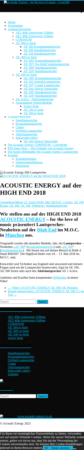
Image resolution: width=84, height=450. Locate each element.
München (14, 235)
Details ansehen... (61, 447)
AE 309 (25, 205)
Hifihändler (60, 277)
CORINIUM (24, 39)
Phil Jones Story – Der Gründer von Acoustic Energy (40, 148)
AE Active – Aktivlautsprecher (35, 99)
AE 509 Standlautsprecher (39, 50)
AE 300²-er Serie (26, 57)
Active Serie (31, 106)
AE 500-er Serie (26, 43)
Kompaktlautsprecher (29, 123)
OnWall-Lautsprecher (29, 130)
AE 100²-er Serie (26, 74)
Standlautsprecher (27, 120)
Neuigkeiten (15, 25)
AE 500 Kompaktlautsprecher (41, 46)
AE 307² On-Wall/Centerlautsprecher (46, 64)
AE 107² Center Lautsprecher (41, 85)
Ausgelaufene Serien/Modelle (34, 102)
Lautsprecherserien (19, 29)
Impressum (22, 165)
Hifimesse (38, 205)
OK (46, 447)
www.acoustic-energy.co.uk (35, 416)
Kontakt (13, 155)
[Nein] (74, 448)
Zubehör (13, 374)
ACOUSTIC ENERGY (22, 219)
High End (46, 229)
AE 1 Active (64, 202)
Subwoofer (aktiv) (27, 137)
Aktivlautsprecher (27, 134)
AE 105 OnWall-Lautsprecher (42, 81)
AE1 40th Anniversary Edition (34, 32)
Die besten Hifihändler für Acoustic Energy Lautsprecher (43, 151)
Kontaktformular (26, 158)
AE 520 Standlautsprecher (39, 53)
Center (20, 127)
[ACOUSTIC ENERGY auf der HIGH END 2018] (32, 176)
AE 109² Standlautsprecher (40, 92)
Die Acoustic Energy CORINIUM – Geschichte (37, 144)
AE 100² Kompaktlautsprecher (42, 78)
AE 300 (14, 205)
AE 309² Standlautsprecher (40, 67)
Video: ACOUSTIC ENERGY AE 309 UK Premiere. (43, 287)
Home (11, 22)
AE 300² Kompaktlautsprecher (42, 60)
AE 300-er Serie (33, 113)
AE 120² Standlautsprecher (40, 95)
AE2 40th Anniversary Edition (34, 36)
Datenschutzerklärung (29, 162)
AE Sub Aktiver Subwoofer (40, 88)
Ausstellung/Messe (11, 202)
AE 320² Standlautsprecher (40, 71)
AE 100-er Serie (33, 109)
